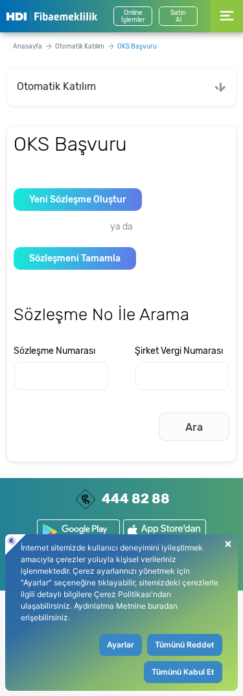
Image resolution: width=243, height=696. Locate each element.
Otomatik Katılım (79, 46)
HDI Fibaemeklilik (51, 16)
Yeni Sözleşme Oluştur (77, 199)
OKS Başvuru (137, 46)
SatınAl (178, 16)
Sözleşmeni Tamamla (75, 258)
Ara (194, 427)
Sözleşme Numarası (54, 350)
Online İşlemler (133, 16)
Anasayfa (27, 46)
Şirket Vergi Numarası (179, 350)
